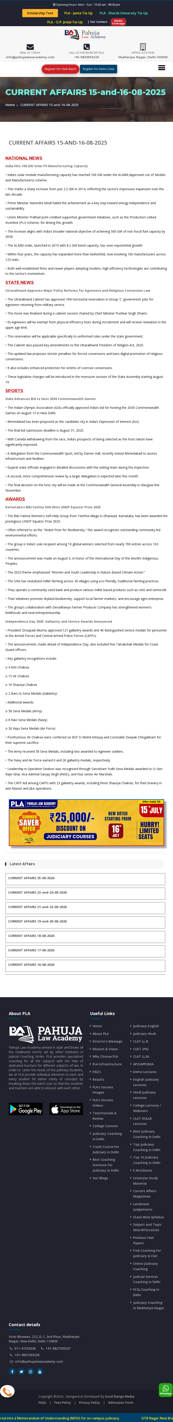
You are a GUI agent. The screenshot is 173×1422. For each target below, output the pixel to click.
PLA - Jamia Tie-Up (78, 13)
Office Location (142, 53)
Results (98, 1079)
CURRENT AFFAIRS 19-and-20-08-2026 (37, 921)
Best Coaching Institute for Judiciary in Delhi (106, 1164)
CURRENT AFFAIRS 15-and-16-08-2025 (58, 142)
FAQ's (97, 1072)
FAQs (42, 1402)
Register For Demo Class (98, 69)
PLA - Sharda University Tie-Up (123, 13)
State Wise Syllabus (148, 1217)
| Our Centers (97, 22)
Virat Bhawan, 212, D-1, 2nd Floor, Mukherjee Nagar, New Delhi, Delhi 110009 (44, 1338)
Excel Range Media (119, 1396)
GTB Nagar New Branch (120, 1418)
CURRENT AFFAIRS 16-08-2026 (31, 964)
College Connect (105, 1126)
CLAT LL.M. (141, 1056)
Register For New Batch (60, 69)
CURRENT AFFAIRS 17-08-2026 (31, 950)
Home (10, 105)
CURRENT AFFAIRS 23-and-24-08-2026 (37, 892)
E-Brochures (142, 1170)
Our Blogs (100, 1178)
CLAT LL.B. (141, 1041)
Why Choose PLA (105, 1056)
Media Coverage (118, 21)
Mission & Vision (105, 1049)
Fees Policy (62, 1402)
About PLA (101, 1033)
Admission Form (120, 1402)
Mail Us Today (30, 53)
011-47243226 (25, 1348)
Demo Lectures (145, 1072)
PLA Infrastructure (107, 1064)
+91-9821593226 (86, 57)
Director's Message (107, 1041)
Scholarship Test (40, 13)
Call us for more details (86, 53)
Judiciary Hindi (144, 1033)
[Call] (7, 1391)
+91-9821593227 (58, 1348)
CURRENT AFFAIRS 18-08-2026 (31, 936)
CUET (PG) (140, 1049)
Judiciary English (146, 1026)
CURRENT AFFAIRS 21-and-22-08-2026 (37, 907)
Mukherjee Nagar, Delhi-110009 (143, 57)
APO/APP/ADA (143, 1064)
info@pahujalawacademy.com (30, 57)
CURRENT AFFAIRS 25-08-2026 (31, 878)
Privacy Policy (89, 1402)
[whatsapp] (165, 1390)
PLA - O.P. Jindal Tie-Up (64, 22)
